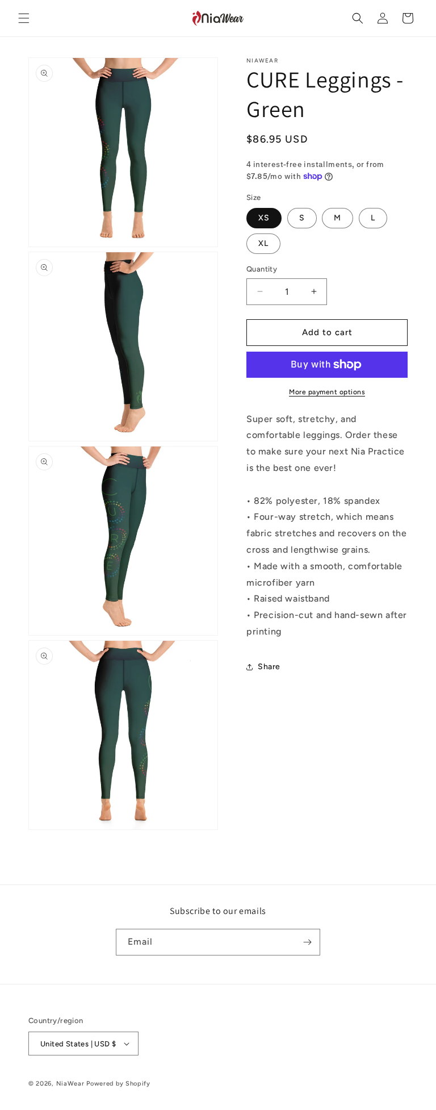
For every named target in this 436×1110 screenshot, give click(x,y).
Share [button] (269, 666)
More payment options (327, 392)
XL (263, 243)
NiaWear (70, 1083)
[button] (23, 18)
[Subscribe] (307, 942)
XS (264, 218)
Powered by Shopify (118, 1083)
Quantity (261, 269)
